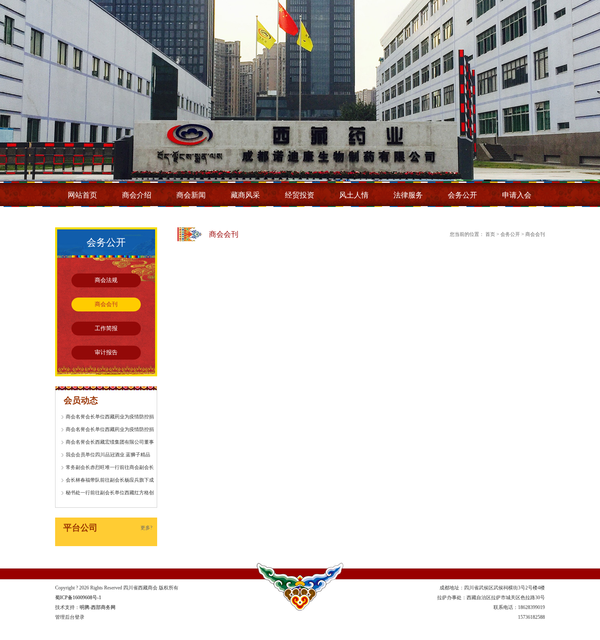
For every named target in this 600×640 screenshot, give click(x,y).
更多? (146, 528)
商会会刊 (106, 304)
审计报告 (106, 352)
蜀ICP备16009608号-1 (78, 597)
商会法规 (106, 280)
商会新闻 (191, 195)
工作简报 (106, 328)
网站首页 (82, 195)
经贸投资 (299, 195)
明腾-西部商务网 (98, 607)
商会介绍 (136, 195)
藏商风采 (245, 195)
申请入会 (516, 195)
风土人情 (354, 195)
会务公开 (462, 195)
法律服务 (408, 195)
